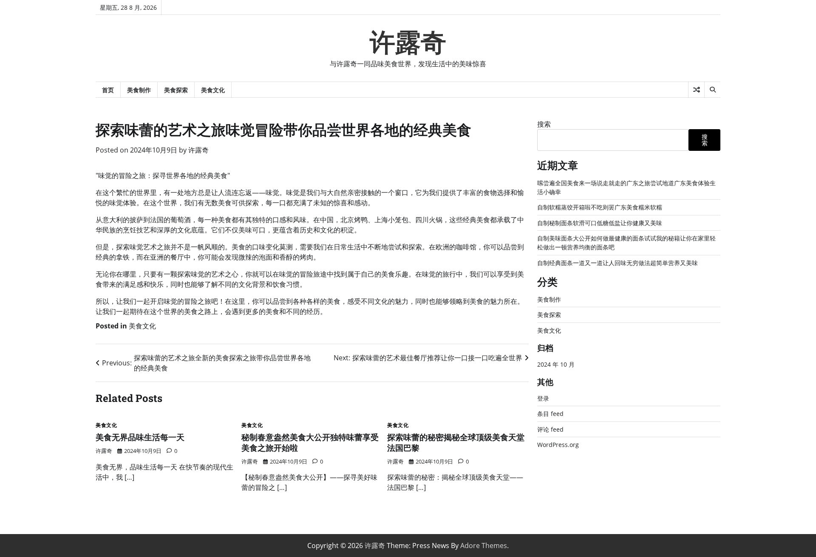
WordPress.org (558, 445)
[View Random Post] (696, 90)
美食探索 (176, 90)
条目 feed (550, 414)
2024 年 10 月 (556, 364)
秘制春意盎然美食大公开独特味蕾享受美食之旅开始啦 (310, 442)
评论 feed (550, 429)
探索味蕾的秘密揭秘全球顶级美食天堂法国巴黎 (455, 442)
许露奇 (408, 42)
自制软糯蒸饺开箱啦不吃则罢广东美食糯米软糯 (599, 207)
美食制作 (139, 90)
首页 (108, 90)
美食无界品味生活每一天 (140, 437)
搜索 (544, 124)
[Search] (712, 90)
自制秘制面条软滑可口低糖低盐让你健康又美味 (599, 223)
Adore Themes (483, 545)
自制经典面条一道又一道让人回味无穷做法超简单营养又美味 (617, 263)
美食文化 (213, 90)
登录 (543, 398)
